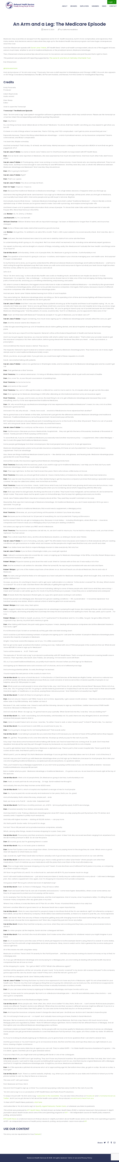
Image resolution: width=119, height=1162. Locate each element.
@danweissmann (10, 68)
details (38, 1134)
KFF (85, 1121)
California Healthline (70, 29)
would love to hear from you (82, 1098)
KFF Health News (10, 1119)
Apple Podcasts (48, 1106)
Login (110, 2)
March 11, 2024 (49, 29)
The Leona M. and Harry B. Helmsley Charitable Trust (70, 58)
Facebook (90, 1096)
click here (38, 1102)
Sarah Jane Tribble (38, 48)
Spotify (38, 1106)
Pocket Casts (61, 1106)
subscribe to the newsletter (48, 1096)
